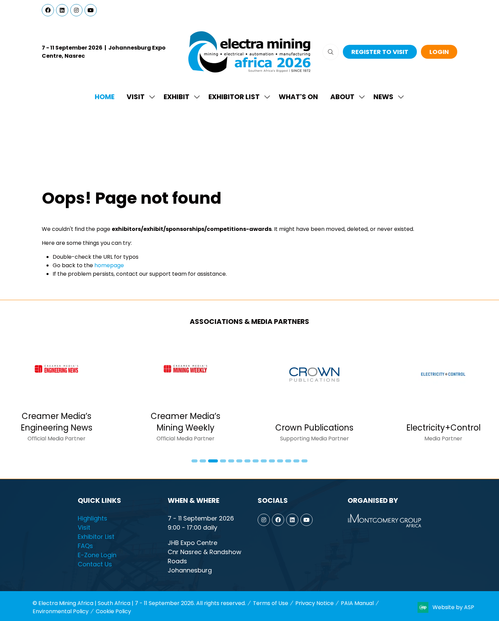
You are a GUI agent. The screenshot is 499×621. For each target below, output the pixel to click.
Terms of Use (270, 603)
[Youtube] (91, 10)
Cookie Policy (113, 611)
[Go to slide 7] (247, 460)
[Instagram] (76, 10)
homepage (109, 265)
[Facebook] (48, 10)
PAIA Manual (357, 603)
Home (104, 97)
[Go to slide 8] (256, 460)
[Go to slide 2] (203, 460)
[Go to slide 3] (213, 460)
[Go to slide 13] (296, 460)
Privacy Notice (314, 603)
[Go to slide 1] (194, 460)
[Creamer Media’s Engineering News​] (56, 393)
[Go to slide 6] (239, 460)
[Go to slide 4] (223, 460)
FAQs (85, 546)
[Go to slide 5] (231, 460)
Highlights (92, 518)
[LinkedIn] (62, 10)
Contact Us (95, 564)
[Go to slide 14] (304, 460)
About (342, 97)
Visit (136, 97)
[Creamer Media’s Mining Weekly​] (185, 393)
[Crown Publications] (314, 393)
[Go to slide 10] (272, 460)
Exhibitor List (234, 97)
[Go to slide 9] (264, 460)
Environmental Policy (61, 611)
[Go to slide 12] (288, 460)
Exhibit (176, 97)
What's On (298, 97)
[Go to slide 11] (280, 460)
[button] (330, 52)
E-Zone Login (97, 555)
